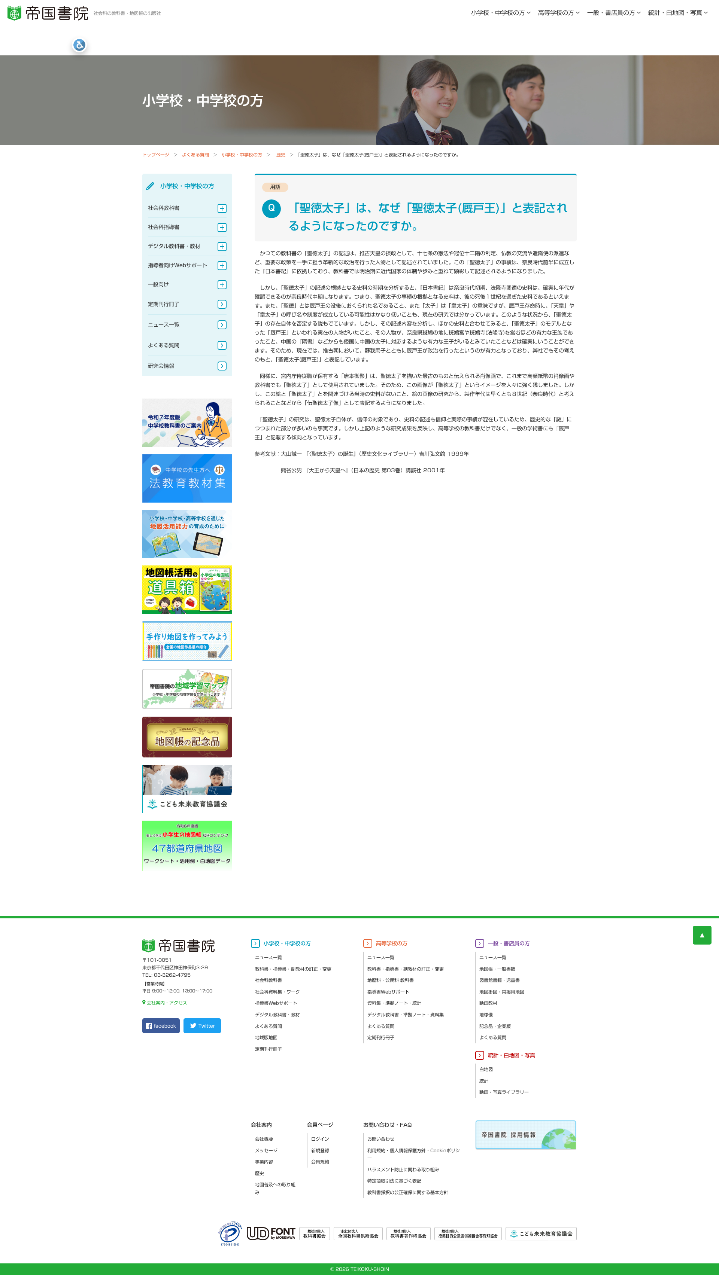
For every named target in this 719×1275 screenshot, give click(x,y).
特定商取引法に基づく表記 (394, 1180)
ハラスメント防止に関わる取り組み (403, 1169)
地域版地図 (266, 1037)
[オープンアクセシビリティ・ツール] (79, 44)
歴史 (280, 154)
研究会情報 (161, 366)
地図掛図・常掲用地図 (501, 991)
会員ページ (320, 1125)
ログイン (320, 1139)
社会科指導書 (163, 227)
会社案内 (261, 1125)
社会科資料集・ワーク (277, 991)
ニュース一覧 (163, 324)
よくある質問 (195, 154)
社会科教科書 (163, 208)
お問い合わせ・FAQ (387, 1125)
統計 (483, 1081)
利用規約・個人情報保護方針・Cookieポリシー (413, 1154)
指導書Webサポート (276, 1003)
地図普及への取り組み (275, 1188)
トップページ (155, 154)
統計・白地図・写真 (675, 13)
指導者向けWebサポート (177, 265)
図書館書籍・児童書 (499, 980)
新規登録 (320, 1150)
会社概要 (264, 1139)
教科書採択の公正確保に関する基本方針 (407, 1192)
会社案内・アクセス (167, 1002)
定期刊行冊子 (163, 304)
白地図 (486, 1069)
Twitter (206, 1026)
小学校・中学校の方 (498, 13)
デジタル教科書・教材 (174, 246)
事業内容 (264, 1161)
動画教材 (488, 1003)
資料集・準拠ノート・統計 (394, 1003)
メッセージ (266, 1150)
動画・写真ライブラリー (504, 1092)
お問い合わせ (380, 1139)
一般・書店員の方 (611, 13)
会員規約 (320, 1161)
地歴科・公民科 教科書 (390, 980)
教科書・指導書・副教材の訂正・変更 (293, 969)
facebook (165, 1026)
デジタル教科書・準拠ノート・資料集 (405, 1014)
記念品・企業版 (495, 1026)
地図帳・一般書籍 (497, 969)
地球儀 (486, 1014)
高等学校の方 (556, 13)
